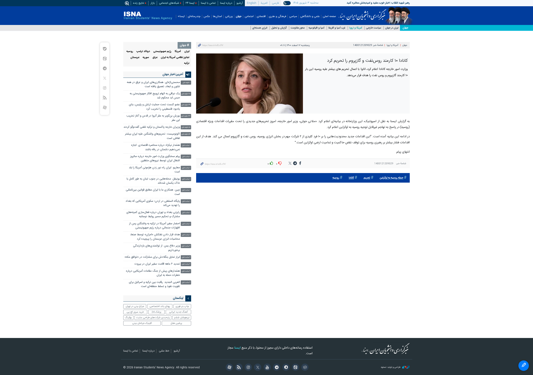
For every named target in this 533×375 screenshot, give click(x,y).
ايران (186, 51)
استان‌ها (217, 16)
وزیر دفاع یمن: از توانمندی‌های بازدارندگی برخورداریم (156, 248)
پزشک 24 (156, 312)
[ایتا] (294, 368)
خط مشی (164, 351)
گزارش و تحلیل (279, 28)
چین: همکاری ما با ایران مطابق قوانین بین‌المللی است (153, 192)
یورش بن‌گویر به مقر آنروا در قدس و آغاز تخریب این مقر (153, 118)
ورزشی (229, 16)
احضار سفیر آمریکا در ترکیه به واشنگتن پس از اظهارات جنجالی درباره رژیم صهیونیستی (154, 226)
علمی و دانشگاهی (310, 16)
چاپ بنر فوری (182, 306)
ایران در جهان (392, 28)
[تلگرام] (276, 368)
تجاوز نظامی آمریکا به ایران (175, 57)
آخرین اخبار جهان (172, 74)
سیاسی (293, 16)
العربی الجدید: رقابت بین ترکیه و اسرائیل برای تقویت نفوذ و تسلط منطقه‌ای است (154, 284)
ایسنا (363, 13)
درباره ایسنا (226, 3)
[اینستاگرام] (247, 368)
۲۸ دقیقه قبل (185, 94)
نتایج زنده (138, 3)
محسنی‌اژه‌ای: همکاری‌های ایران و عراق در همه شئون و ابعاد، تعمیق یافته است (153, 84)
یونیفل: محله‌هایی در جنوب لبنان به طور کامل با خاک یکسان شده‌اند (153, 181)
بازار (153, 3)
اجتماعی (249, 16)
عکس (207, 16)
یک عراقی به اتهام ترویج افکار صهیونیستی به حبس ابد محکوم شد (155, 96)
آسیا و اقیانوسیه (316, 28)
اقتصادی (261, 16)
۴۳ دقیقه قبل (185, 116)
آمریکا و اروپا (355, 28)
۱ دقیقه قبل (186, 82)
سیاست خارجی (373, 28)
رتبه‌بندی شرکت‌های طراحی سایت (153, 318)
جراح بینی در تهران (135, 306)
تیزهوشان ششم (181, 318)
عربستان (134, 57)
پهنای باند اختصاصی (159, 306)
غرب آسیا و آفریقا (336, 28)
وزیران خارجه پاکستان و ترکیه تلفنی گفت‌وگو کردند (151, 127)
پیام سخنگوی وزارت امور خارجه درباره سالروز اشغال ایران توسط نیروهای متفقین (155, 158)
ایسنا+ (181, 16)
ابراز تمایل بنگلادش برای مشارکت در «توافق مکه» (152, 257)
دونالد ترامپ (143, 51)
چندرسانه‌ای (194, 16)
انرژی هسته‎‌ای (259, 28)
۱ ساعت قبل (186, 145)
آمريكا (178, 51)
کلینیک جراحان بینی (142, 323)
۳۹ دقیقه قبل (185, 105)
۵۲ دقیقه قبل (185, 134)
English (251, 3)
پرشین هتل (176, 323)
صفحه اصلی (329, 16)
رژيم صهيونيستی (162, 51)
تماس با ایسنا (208, 3)
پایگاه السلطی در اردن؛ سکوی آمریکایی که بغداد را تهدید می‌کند (153, 203)
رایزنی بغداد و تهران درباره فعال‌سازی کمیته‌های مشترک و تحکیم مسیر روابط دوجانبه (153, 214)
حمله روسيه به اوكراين (391, 178)
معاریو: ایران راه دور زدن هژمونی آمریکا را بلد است (154, 170)
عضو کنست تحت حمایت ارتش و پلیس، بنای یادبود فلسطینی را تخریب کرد (154, 107)
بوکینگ (128, 318)
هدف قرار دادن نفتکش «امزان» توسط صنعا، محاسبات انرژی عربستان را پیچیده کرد (155, 237)
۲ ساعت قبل (186, 246)
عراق (154, 57)
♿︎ (523, 365)
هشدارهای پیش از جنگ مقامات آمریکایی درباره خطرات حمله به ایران (153, 273)
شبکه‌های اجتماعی (169, 3)
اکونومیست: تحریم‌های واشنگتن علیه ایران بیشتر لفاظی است (152, 136)
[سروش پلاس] (285, 368)
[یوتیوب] (266, 368)
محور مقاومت (298, 28)
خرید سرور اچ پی (135, 312)
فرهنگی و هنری (277, 16)
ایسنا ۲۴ (190, 3)
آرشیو (240, 3)
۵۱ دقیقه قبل (186, 127)
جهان (239, 16)
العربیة (264, 3)
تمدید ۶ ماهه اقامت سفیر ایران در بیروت (157, 264)
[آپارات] (228, 368)
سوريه (146, 57)
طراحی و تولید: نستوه (391, 367)
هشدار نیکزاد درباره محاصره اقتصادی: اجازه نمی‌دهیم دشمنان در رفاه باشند (155, 147)
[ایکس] (257, 368)
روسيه (336, 178)
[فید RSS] (238, 368)
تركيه (186, 63)
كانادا (351, 178)
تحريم (367, 178)
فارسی (275, 3)
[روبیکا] (304, 368)
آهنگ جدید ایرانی (178, 312)
